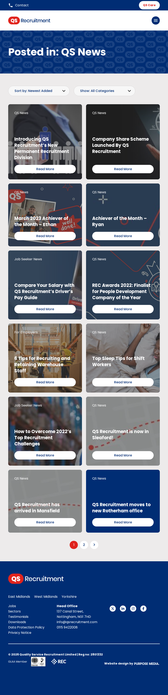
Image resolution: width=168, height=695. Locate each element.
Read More (45, 169)
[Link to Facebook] (143, 609)
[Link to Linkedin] (123, 609)
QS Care (149, 5)
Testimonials (18, 616)
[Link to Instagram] (133, 609)
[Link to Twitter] (113, 609)
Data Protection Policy (26, 627)
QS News (21, 113)
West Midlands (46, 596)
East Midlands (19, 596)
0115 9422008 (67, 627)
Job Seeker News (28, 259)
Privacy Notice (19, 632)
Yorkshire (69, 596)
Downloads (17, 622)
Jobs (12, 606)
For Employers (26, 332)
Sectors (14, 611)
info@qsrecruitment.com (77, 622)
